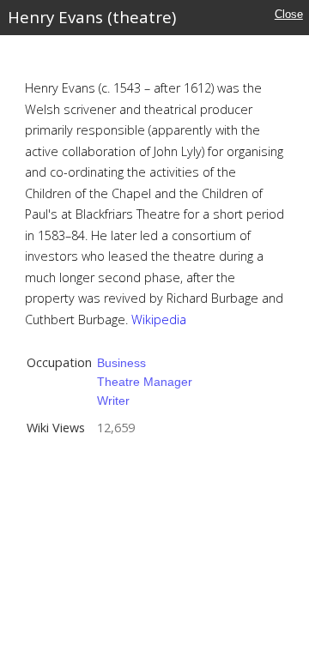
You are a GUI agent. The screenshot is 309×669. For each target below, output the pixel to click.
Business (121, 363)
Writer (113, 400)
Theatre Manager (144, 382)
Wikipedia (158, 319)
